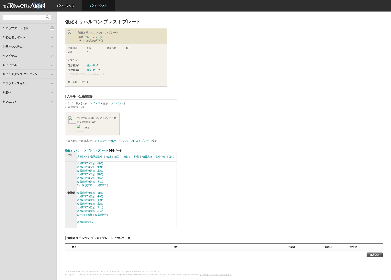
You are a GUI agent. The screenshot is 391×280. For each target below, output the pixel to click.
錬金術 (126, 156)
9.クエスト (10, 101)
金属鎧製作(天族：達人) (90, 178)
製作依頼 (161, 156)
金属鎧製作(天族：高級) (90, 174)
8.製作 (7, 92)
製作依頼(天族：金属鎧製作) (92, 185)
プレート (89, 37)
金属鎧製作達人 (85, 222)
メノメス (95, 103)
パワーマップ (65, 5)
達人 (171, 156)
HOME (24, 5)
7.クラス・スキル (14, 83)
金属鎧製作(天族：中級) (90, 167)
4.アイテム (10, 55)
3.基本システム (13, 46)
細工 (116, 156)
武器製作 (82, 156)
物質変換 (147, 156)
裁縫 (108, 156)
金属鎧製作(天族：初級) (90, 163)
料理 (136, 156)
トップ (98, 37)
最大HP (91, 65)
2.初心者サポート (14, 37)
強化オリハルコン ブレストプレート (95, 117)
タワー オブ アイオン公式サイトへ (216, 274)
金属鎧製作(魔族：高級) (90, 203)
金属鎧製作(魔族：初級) (90, 192)
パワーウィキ (98, 5)
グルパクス (117, 103)
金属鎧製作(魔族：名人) (90, 211)
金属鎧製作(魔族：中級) (90, 196)
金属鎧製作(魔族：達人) (90, 207)
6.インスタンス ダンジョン (20, 74)
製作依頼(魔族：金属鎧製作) (92, 214)
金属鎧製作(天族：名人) (90, 181)
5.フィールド (11, 64)
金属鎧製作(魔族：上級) (90, 200)
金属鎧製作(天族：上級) (90, 170)
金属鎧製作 (96, 156)
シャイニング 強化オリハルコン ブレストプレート (122, 140)
